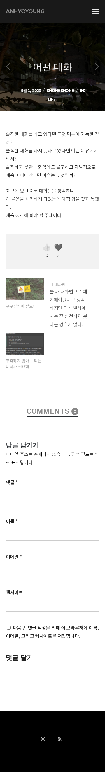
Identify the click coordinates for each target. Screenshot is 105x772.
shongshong (60, 90)
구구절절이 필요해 (21, 306)
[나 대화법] (71, 303)
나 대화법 (57, 284)
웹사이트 (14, 592)
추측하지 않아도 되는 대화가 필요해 (23, 363)
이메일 (14, 556)
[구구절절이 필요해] (25, 289)
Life (52, 99)
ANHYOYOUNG (25, 11)
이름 (12, 521)
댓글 (12, 482)
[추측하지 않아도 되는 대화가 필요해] (25, 344)
